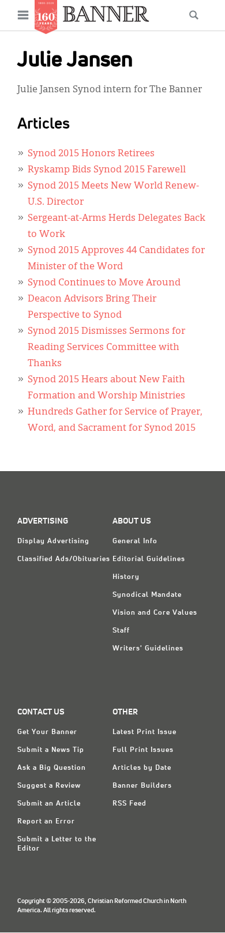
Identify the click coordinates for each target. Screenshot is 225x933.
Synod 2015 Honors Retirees (91, 154)
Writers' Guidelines (147, 648)
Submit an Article (49, 803)
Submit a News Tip (50, 750)
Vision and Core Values (154, 613)
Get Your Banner (47, 732)
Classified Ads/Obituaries (63, 559)
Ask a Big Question (51, 768)
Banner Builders (142, 785)
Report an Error (46, 821)
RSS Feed (129, 803)
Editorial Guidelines (148, 559)
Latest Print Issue (144, 732)
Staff (121, 630)
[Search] (193, 15)
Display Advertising (53, 541)
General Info (135, 541)
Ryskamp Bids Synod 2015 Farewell (107, 170)
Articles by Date (141, 768)
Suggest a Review (49, 785)
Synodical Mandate (147, 595)
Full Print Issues (143, 750)
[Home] (106, 13)
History (126, 577)
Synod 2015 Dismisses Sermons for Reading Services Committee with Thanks (106, 347)
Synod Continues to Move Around (104, 283)
